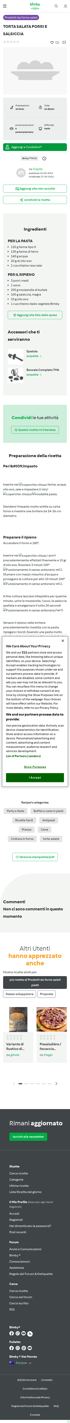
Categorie (16, 1179)
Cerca (13, 1284)
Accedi (14, 1213)
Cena (44, 829)
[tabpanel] (35, 1047)
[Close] (63, 641)
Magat (48, 1055)
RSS (12, 1309)
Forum (14, 1242)
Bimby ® (15, 1255)
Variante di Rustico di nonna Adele (16, 1046)
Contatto (47, 1380)
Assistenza (16, 1268)
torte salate (51, 839)
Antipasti (48, 820)
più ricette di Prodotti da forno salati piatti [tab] (35, 982)
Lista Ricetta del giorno (25, 1192)
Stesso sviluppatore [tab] (19, 994)
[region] (35, 711)
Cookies (35, 1414)
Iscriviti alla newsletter (28, 1136)
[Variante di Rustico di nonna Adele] (18, 1019)
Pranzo (27, 829)
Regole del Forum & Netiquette (31, 1274)
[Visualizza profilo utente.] (21, 172)
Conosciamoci (19, 1261)
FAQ (56, 1406)
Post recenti (17, 1232)
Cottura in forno (22, 839)
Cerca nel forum (20, 1297)
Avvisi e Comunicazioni (25, 1249)
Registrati (16, 1220)
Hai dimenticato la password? (30, 1226)
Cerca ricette (18, 1173)
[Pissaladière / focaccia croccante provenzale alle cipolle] (52, 1019)
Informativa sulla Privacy (35, 1397)
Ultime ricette (19, 1186)
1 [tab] (20, 1083)
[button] (4, 6)
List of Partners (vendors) (23, 756)
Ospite (38, 169)
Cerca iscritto (19, 1303)
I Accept (35, 777)
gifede (14, 1055)
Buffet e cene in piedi (48, 811)
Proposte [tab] (46, 994)
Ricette (14, 1166)
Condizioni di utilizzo (35, 1388)
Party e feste (15, 811)
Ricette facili (24, 820)
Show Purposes (35, 767)
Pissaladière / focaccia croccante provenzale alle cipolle (50, 1046)
